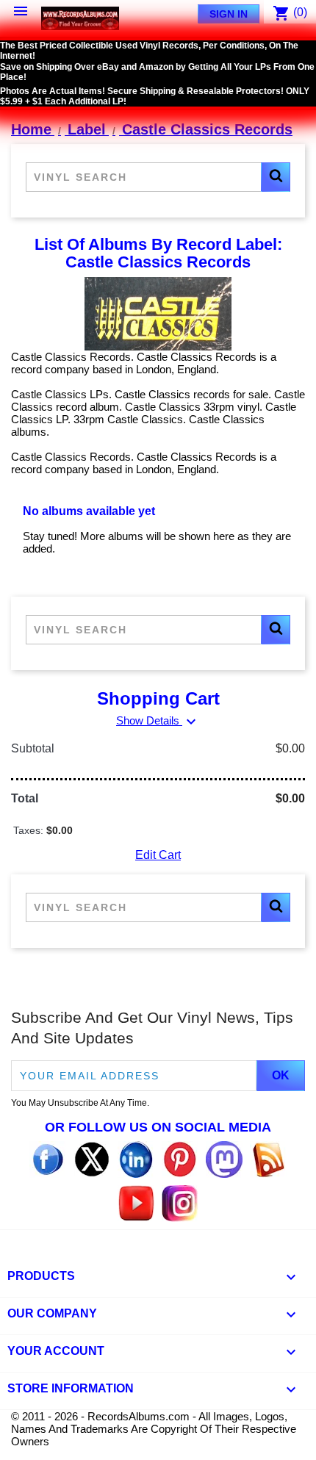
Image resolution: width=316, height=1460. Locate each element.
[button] (275, 177)
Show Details (158, 720)
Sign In (228, 14)
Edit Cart (158, 855)
